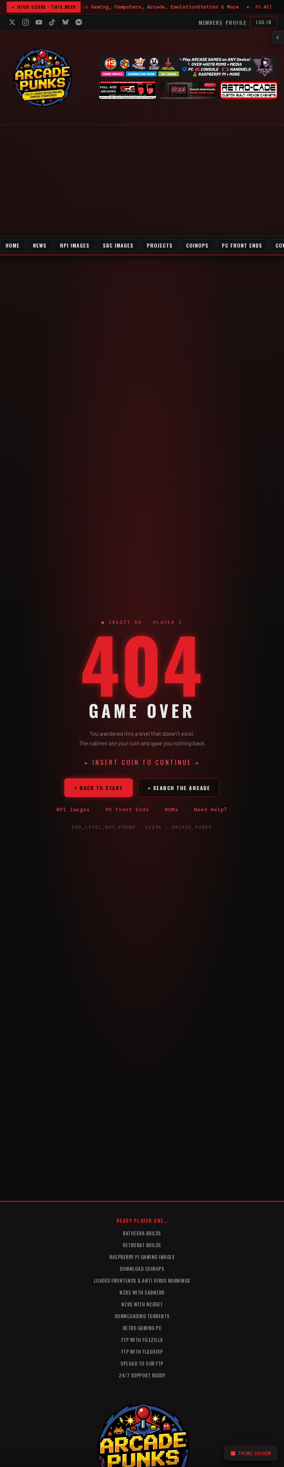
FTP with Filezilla (142, 1339)
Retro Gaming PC (142, 1328)
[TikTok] (52, 22)
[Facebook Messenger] (78, 22)
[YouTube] (38, 22)
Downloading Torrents (142, 1316)
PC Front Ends (242, 245)
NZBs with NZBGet (142, 1304)
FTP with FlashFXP (142, 1351)
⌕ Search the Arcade (179, 788)
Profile (236, 22)
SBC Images (118, 245)
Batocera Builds (142, 1233)
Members (211, 22)
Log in (263, 22)
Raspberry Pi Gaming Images (142, 1256)
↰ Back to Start (98, 788)
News (40, 245)
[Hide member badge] (278, 37)
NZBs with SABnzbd (142, 1292)
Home (13, 245)
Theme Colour (254, 1453)
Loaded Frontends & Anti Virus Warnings (142, 1280)
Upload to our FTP (142, 1363)
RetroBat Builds (142, 1245)
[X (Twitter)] (12, 22)
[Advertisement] (142, 180)
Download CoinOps (142, 1268)
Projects (160, 245)
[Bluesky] (65, 22)
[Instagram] (25, 22)
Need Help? (210, 809)
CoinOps (197, 245)
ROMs (171, 809)
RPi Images (74, 245)
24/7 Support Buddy (142, 1375)
